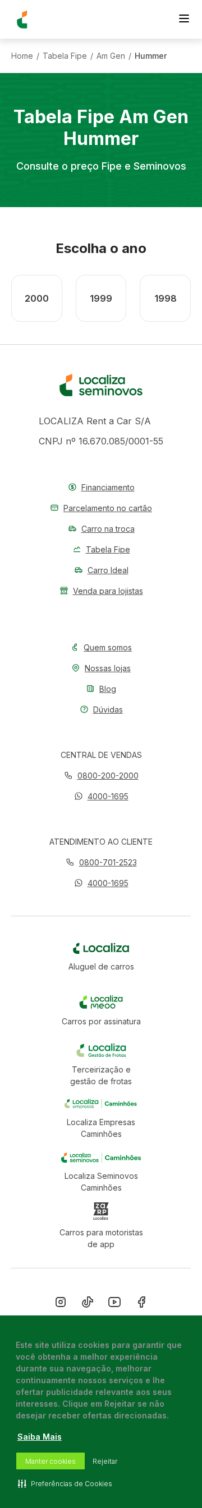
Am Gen (111, 55)
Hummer (151, 55)
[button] (101, 796)
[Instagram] (60, 1304)
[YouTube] (114, 1304)
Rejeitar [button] (105, 1461)
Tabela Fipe (65, 55)
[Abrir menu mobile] (184, 19)
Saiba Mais (39, 1436)
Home (22, 55)
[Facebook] (141, 1304)
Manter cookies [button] (50, 1461)
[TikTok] (87, 1304)
